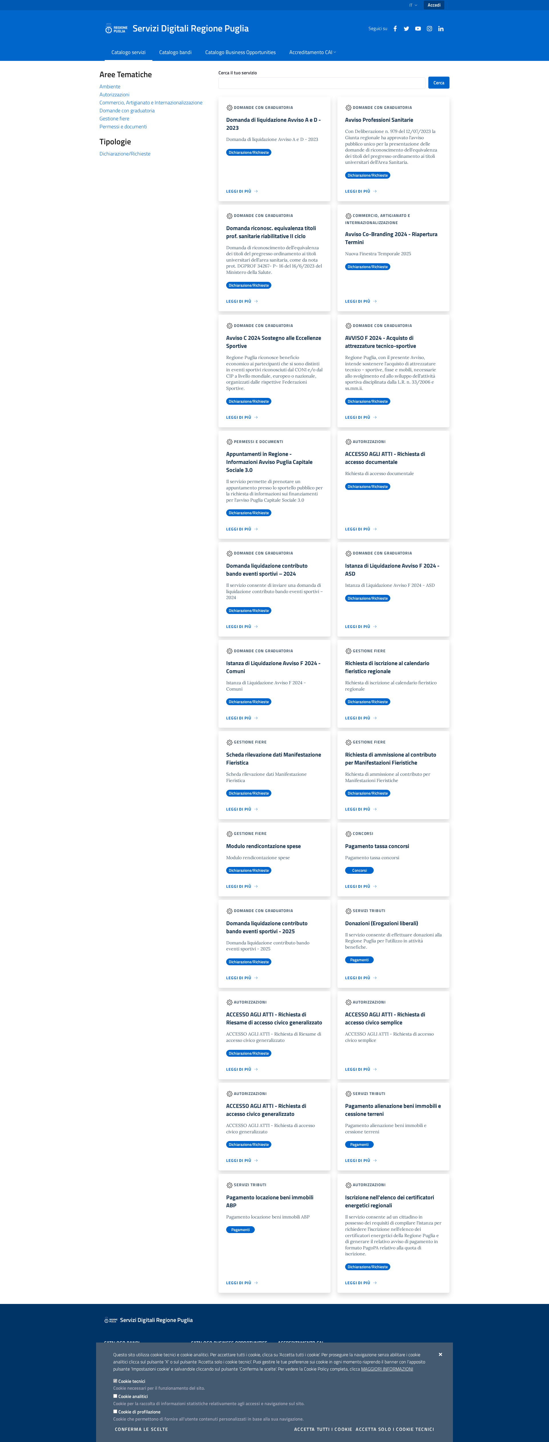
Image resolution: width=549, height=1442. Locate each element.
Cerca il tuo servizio (237, 72)
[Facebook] (393, 28)
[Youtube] (415, 28)
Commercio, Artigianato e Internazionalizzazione (151, 102)
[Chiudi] (440, 1354)
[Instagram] (427, 28)
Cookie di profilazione (139, 1411)
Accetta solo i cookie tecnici (395, 1429)
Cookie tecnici (131, 1381)
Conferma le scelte (141, 1429)
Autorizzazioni (115, 94)
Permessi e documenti (123, 126)
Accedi (434, 4)
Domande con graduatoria (127, 110)
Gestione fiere (114, 118)
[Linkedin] (438, 28)
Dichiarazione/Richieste (125, 153)
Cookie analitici (133, 1396)
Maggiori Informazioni (387, 1368)
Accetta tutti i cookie (323, 1429)
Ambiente (110, 86)
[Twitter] (404, 28)
